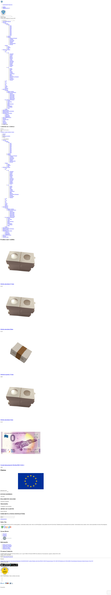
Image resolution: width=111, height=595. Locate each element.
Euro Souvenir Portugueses (16, 561)
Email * (1, 517)
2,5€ (6, 80)
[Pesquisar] (11, 16)
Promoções (5, 535)
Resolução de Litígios (7, 548)
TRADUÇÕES (5, 119)
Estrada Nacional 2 (85, 561)
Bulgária (11, 58)
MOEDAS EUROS (6, 49)
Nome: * (2, 516)
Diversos (11, 44)
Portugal (6, 23)
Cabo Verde (9, 101)
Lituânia (11, 72)
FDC (8, 48)
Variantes (9, 37)
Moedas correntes (10, 91)
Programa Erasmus (49, 561)
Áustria (11, 55)
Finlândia (11, 65)
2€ (5, 51)
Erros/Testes (12, 40)
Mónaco (11, 75)
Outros (6, 86)
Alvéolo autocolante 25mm (6, 419)
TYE (54, 561)
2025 (11, 34)
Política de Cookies (6, 547)
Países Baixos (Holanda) (14, 76)
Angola (8, 100)
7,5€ (6, 83)
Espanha (11, 63)
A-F (8, 52)
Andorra (11, 54)
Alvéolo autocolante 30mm (6, 329)
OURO (44, 561)
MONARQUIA (6, 110)
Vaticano (11, 79)
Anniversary (8, 561)
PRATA (41, 561)
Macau (8, 104)
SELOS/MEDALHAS (7, 117)
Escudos (6, 90)
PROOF (6, 88)
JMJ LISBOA (68, 561)
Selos (39, 561)
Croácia (11, 60)
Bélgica (11, 56)
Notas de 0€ (7, 115)
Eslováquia (12, 61)
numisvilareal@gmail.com (7, 4)
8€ (5, 84)
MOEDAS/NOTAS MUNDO (8, 111)
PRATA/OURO (6, 112)
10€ (5, 85)
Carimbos (11, 39)
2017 (11, 25)
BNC (6, 87)
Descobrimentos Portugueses (76, 561)
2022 (11, 30)
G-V (8, 67)
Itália (11, 70)
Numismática (7, 116)
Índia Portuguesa (10, 103)
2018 (11, 26)
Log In (4, 6)
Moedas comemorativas (11, 92)
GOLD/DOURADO (25, 561)
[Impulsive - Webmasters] (6, 587)
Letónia (11, 71)
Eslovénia (11, 62)
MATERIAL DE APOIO (7, 113)
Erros (90, 561)
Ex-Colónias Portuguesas (9, 99)
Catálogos (7, 114)
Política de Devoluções (7, 544)
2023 (11, 31)
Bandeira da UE (63, 561)
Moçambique (9, 105)
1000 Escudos (12, 98)
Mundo (6, 45)
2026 (11, 35)
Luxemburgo (12, 73)
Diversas (11, 93)
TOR (59, 561)
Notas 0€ (4, 22)
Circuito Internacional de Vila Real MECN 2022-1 (12, 465)
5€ (5, 81)
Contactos (4, 123)
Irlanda (11, 69)
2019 (11, 27)
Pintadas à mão (35, 561)
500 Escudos (12, 97)
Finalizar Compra (11, 132)
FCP (92, 561)
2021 (11, 29)
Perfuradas (12, 41)
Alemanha (11, 53)
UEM (56, 561)
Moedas (1, 561)
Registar (4, 121)
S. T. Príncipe (9, 107)
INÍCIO (4, 134)
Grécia (11, 68)
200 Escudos (12, 95)
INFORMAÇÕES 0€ (7, 21)
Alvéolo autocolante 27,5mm (7, 284)
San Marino (12, 78)
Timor (8, 108)
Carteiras (9, 36)
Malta (11, 74)
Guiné (8, 102)
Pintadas (11, 42)
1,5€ (6, 50)
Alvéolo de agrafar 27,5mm (6, 374)
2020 (11, 28)
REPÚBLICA (5, 89)
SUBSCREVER (3, 519)
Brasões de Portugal (13, 38)
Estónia (11, 64)
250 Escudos (12, 96)
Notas (8, 24)
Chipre (11, 59)
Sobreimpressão (12, 43)
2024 (11, 32)
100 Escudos (12, 94)
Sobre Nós (5, 122)
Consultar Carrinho (3, 132)
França (11, 66)
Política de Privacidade (7, 546)
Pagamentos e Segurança (7, 545)
